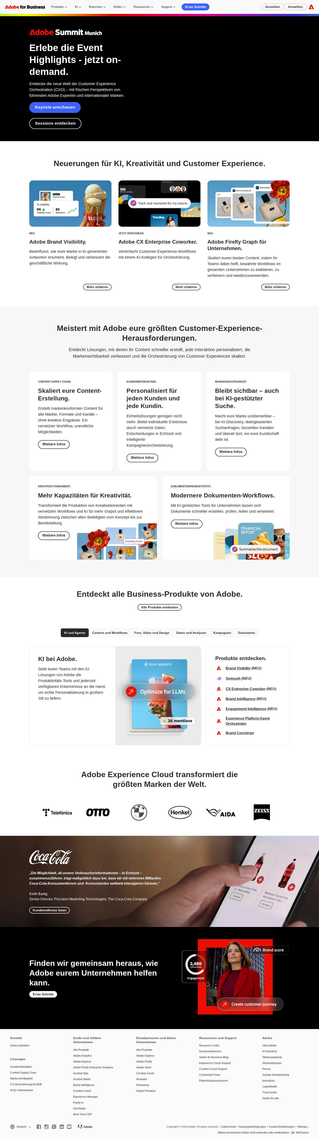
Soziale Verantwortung (275, 1074)
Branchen (95, 6)
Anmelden (272, 6)
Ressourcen (141, 6)
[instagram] (46, 1127)
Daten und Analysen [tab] (191, 632)
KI (76, 6)
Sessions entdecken (55, 123)
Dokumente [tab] (246, 632)
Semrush (233, 678)
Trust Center (269, 1092)
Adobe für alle (270, 1098)
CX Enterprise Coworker (246, 689)
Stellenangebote (272, 1057)
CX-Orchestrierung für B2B (26, 1084)
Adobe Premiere (146, 1090)
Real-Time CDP (82, 1114)
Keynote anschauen (55, 107)
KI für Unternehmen (21, 1090)
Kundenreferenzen (210, 1051)
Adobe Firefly (144, 1061)
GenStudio (79, 1108)
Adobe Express (82, 1061)
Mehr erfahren (97, 287)
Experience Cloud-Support (215, 1063)
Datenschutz (228, 1126)
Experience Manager (85, 1096)
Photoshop (142, 1085)
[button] (20, 1127)
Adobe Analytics (82, 1055)
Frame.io (78, 1102)
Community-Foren (209, 1074)
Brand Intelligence (241, 699)
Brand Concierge (240, 733)
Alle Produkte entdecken (159, 607)
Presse (266, 1069)
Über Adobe (269, 1045)
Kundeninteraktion (21, 1066)
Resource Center (209, 1045)
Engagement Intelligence (246, 709)
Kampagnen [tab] (222, 632)
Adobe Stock (143, 1067)
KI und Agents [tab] (74, 632)
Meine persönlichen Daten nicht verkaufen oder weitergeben (253, 1132)
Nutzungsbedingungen (252, 1126)
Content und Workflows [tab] (109, 632)
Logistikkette (269, 1086)
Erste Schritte (195, 7)
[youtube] (69, 1127)
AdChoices (302, 1132)
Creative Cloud (82, 1090)
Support (166, 6)
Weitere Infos (53, 444)
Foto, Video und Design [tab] (151, 632)
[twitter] (54, 1127)
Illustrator (141, 1079)
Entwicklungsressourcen (213, 1080)
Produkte (57, 6)
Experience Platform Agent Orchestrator (248, 721)
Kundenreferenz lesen (49, 910)
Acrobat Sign (80, 1073)
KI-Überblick (269, 1051)
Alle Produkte (81, 1049)
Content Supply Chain (23, 1072)
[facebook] (39, 1127)
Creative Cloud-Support (213, 1069)
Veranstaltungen (272, 1063)
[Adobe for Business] (311, 7)
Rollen (117, 6)
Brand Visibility (238, 668)
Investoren (268, 1080)
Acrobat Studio (81, 1079)
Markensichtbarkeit (21, 1078)
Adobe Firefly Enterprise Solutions (93, 1067)
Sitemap (302, 1126)
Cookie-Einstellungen (281, 1126)
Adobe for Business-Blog (214, 1057)
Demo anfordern (20, 1045)
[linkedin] (61, 1127)
